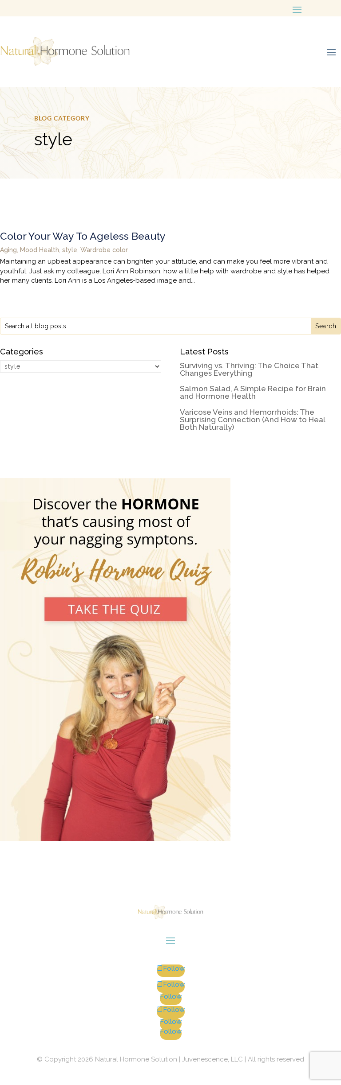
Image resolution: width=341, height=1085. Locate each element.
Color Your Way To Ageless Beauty (83, 236)
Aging (8, 249)
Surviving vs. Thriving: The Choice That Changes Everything (249, 369)
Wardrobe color (104, 249)
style (69, 249)
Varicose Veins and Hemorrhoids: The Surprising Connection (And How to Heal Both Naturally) (252, 420)
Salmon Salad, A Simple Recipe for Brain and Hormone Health (253, 393)
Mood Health (39, 249)
